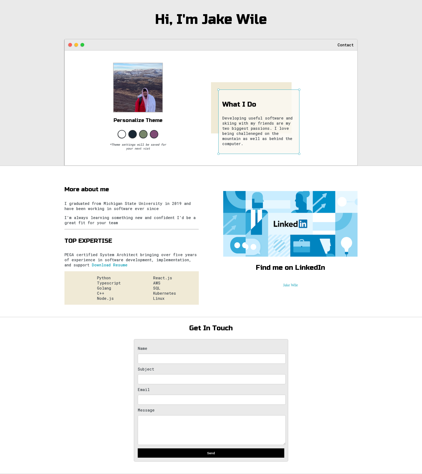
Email (144, 389)
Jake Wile (290, 285)
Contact (346, 44)
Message (146, 410)
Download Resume (109, 264)
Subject (146, 369)
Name (142, 348)
